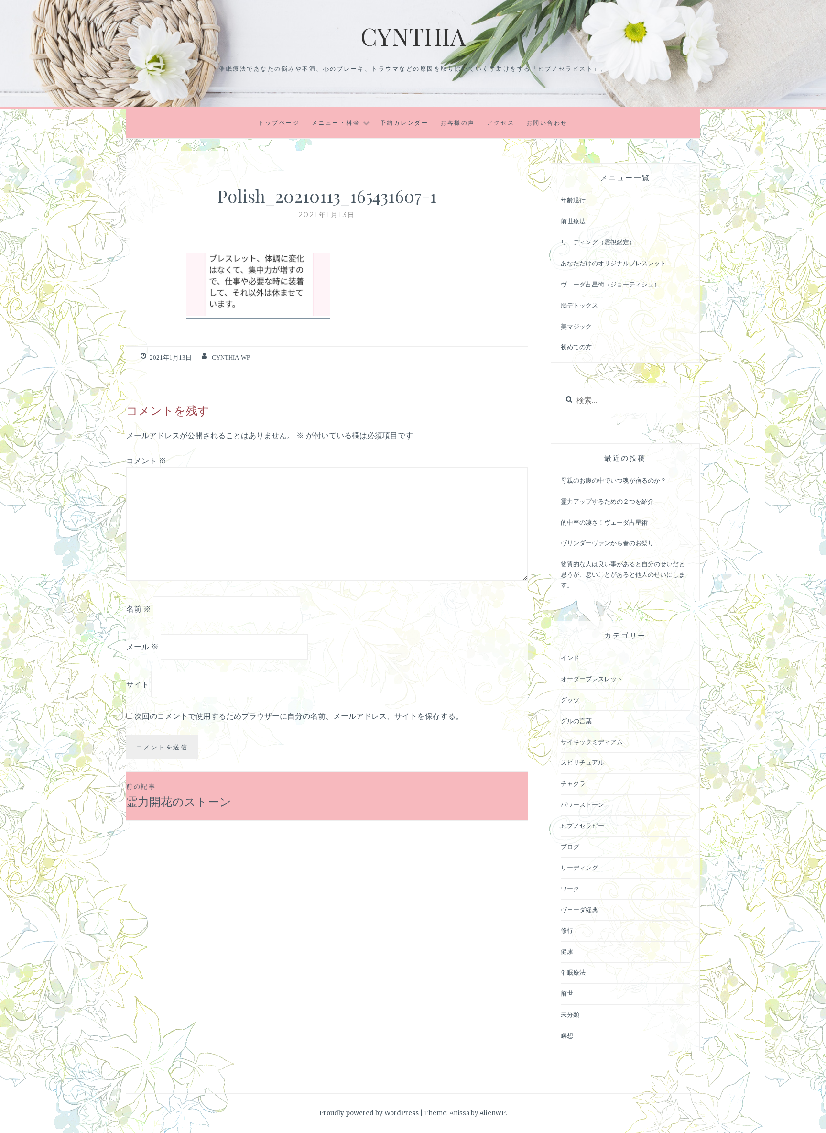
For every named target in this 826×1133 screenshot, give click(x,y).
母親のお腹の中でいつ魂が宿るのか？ (613, 480)
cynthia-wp (231, 357)
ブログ (570, 847)
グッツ (570, 700)
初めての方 (576, 347)
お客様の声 (457, 122)
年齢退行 (573, 200)
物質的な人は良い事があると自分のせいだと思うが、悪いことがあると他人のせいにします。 (623, 574)
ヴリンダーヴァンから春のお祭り (607, 543)
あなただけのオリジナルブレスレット (613, 263)
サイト (137, 684)
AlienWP (492, 1113)
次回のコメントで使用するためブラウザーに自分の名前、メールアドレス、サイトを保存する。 (298, 716)
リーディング (579, 868)
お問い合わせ (547, 122)
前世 (567, 994)
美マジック (576, 326)
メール (142, 646)
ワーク (570, 889)
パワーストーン (582, 805)
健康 (567, 951)
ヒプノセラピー (582, 826)
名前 (138, 609)
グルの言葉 (576, 721)
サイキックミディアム (592, 742)
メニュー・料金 (336, 122)
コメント (146, 460)
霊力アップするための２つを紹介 (607, 501)
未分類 (570, 1015)
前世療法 (573, 221)
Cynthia (413, 36)
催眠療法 (573, 972)
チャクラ (573, 784)
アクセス (500, 122)
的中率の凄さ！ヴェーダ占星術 (604, 522)
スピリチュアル (582, 763)
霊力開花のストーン (178, 795)
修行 (567, 930)
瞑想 (567, 1036)
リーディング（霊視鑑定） (598, 242)
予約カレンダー (404, 122)
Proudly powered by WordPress (369, 1113)
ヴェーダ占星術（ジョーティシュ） (610, 284)
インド (570, 658)
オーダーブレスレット (592, 679)
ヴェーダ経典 (579, 910)
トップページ (279, 122)
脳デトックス (579, 305)
